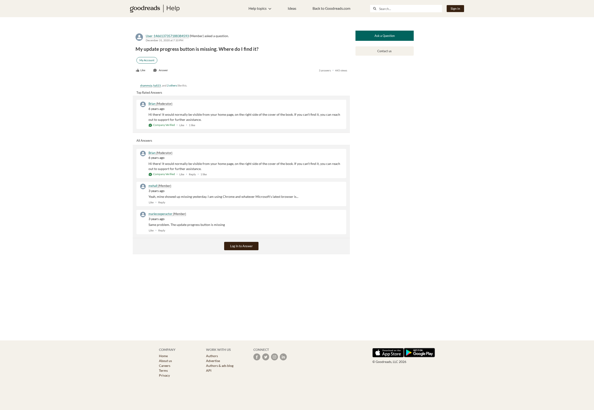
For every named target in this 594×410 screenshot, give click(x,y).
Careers (164, 366)
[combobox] (410, 8)
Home (163, 356)
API (208, 370)
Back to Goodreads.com (331, 8)
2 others (172, 85)
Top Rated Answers (149, 92)
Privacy (164, 375)
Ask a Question (384, 36)
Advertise (213, 361)
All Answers (144, 140)
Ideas (292, 8)
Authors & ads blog (219, 366)
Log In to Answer (241, 246)
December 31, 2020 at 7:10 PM (164, 40)
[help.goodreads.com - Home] (155, 9)
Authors (212, 356)
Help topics (258, 8)
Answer (163, 70)
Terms (163, 370)
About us (165, 361)
